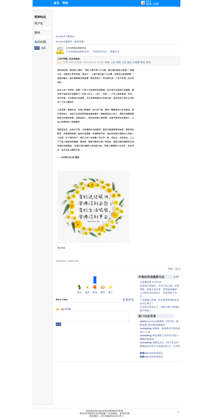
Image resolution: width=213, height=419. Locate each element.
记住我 (41, 41)
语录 (148, 62)
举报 (170, 269)
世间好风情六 (156, 353)
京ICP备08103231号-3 (112, 416)
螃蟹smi (144, 353)
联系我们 (94, 416)
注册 (156, 3)
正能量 (136, 62)
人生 (113, 62)
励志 (129, 62)
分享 (176, 269)
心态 (124, 62)
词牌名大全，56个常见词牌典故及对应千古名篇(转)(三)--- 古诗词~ (160, 346)
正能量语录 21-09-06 (150, 282)
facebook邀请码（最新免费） (71, 41)
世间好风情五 (156, 356)
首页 (56, 2)
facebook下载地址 (65, 36)
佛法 (143, 62)
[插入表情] (58, 309)
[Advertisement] (108, 16)
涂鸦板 (67, 309)
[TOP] (178, 412)
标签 (107, 62)
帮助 (65, 2)
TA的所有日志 (99, 51)
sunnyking (146, 328)
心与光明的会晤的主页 (77, 51)
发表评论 (128, 299)
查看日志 (114, 51)
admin (143, 321)
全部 (176, 276)
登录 (149, 3)
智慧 (118, 62)
